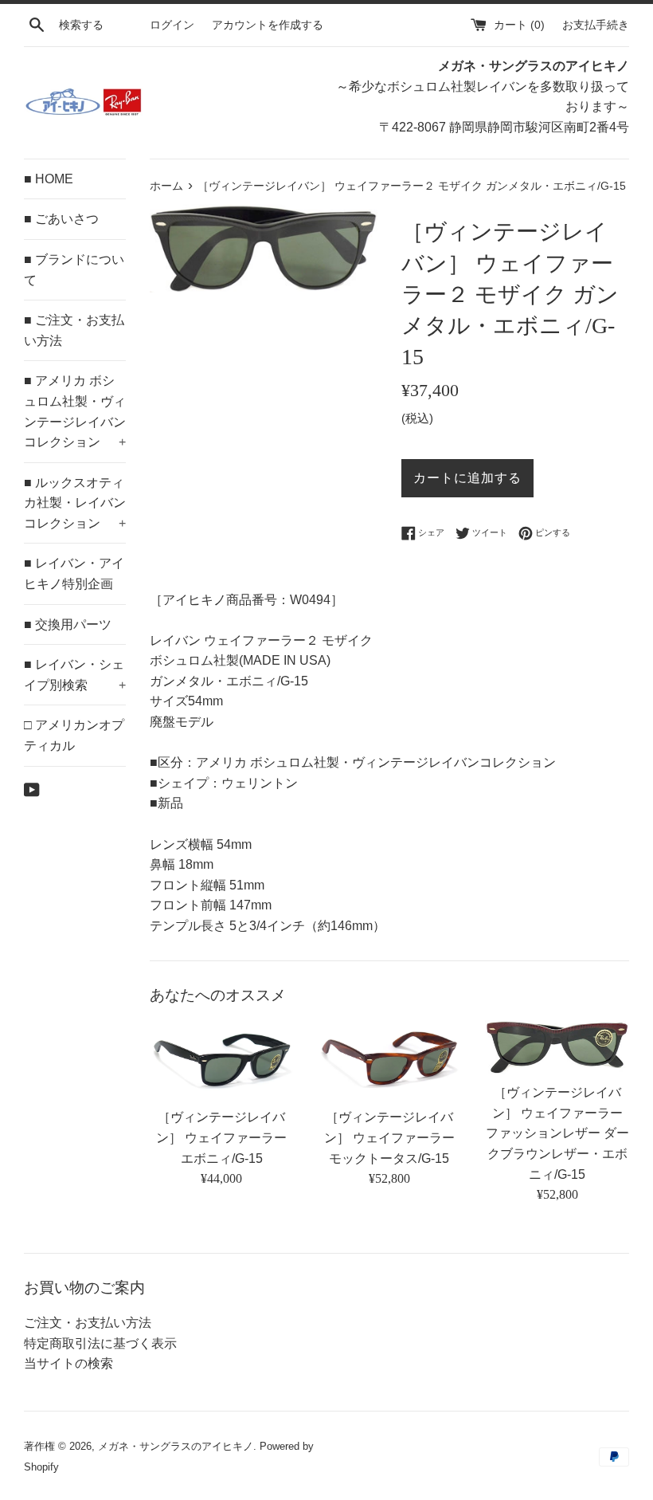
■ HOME (48, 179)
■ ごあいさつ (61, 219)
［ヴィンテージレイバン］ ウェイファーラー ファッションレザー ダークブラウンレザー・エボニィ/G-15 (557, 1133)
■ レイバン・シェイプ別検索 (75, 675)
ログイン (172, 24)
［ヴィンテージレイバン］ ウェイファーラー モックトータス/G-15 (389, 1137)
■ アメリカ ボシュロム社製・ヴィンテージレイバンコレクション (75, 411)
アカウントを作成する (267, 24)
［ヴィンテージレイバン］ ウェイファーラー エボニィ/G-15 (221, 1137)
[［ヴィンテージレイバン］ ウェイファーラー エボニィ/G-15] (222, 1059)
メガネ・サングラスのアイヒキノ (175, 1446)
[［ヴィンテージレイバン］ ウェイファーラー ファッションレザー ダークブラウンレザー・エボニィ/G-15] (557, 1047)
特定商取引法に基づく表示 (100, 1343)
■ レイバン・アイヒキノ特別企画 (74, 573)
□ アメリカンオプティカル (74, 735)
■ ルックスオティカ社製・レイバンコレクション (75, 503)
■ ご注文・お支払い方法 (74, 330)
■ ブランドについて (74, 270)
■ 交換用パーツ (67, 624)
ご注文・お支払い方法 (87, 1322)
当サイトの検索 (68, 1363)
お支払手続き (595, 24)
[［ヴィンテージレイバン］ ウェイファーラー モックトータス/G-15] (390, 1059)
